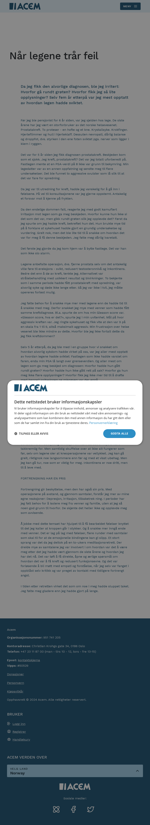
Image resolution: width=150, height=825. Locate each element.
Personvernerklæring (103, 423)
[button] (31, 433)
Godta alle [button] (119, 433)
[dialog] (74, 412)
